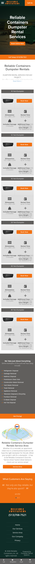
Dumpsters (13, 562)
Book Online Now (17, 43)
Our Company (17, 536)
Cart (30, 562)
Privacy (17, 540)
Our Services (18, 529)
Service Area (17, 467)
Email (21, 562)
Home (17, 525)
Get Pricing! (17, 416)
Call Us (30, 3)
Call (3, 562)
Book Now (24, 101)
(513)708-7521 (17, 515)
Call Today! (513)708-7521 (17, 57)
